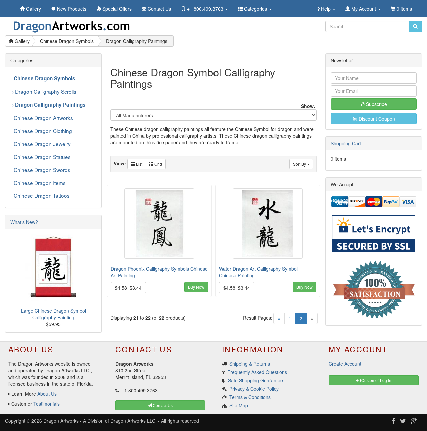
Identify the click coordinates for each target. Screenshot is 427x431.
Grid (157, 164)
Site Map (238, 405)
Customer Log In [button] (375, 380)
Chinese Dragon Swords (42, 169)
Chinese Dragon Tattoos (42, 195)
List (138, 164)
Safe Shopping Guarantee (255, 380)
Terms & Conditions (250, 397)
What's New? (24, 222)
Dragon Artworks (61, 420)
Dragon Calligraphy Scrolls (45, 91)
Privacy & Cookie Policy (254, 388)
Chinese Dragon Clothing (43, 130)
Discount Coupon (376, 118)
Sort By (300, 164)
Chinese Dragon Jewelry (42, 143)
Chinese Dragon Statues (42, 156)
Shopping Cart (346, 143)
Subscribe (376, 104)
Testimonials (46, 403)
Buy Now (196, 287)
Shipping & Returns (249, 363)
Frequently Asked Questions (257, 372)
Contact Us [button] (162, 405)
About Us (47, 393)
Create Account (345, 363)
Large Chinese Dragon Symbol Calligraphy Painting (53, 314)
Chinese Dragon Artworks (43, 117)
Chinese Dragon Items (40, 182)
